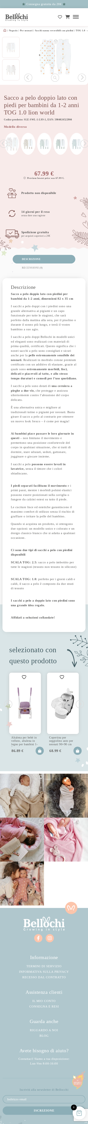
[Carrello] (67, 17)
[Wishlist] (60, 17)
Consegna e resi (44, 1006)
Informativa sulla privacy (44, 971)
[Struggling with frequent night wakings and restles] (22, 796)
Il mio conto (44, 1001)
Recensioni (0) (32, 267)
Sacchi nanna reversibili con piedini (54, 31)
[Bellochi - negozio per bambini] (16, 17)
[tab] (44, 259)
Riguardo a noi (44, 1030)
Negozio (13, 31)
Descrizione (31, 259)
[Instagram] (50, 938)
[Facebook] (38, 938)
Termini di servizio (44, 966)
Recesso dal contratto (44, 977)
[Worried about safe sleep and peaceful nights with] (22, 883)
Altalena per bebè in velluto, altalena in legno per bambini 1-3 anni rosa (24, 740)
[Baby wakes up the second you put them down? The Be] (22, 840)
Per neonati (26, 31)
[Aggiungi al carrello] (40, 751)
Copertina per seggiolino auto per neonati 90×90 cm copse (61, 740)
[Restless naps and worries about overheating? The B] (66, 840)
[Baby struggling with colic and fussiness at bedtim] (66, 796)
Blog (44, 1035)
